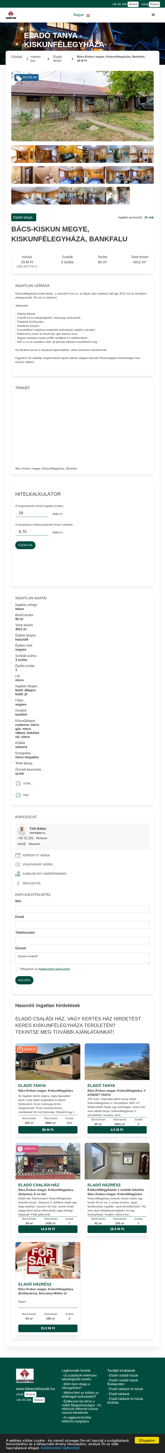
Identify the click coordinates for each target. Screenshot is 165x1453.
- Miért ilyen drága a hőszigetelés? (76, 1386)
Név (18, 901)
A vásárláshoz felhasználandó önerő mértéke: (44, 524)
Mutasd (133, 4)
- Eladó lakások (118, 1394)
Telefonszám (25, 932)
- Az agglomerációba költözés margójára (76, 1419)
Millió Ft (58, 514)
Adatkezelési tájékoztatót (54, 968)
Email (19, 917)
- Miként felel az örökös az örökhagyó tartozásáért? (80, 1394)
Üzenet (20, 948)
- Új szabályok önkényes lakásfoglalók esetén (79, 1377)
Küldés (24, 980)
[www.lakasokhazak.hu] (11, 15)
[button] (82, 15)
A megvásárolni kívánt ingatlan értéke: (39, 505)
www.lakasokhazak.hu (35, 1389)
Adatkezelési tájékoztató (60, 1447)
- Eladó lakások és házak (125, 1389)
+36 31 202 (26, 838)
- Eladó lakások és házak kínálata (125, 1400)
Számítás (25, 545)
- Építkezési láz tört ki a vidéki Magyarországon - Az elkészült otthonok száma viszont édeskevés (81, 1407)
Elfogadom (147, 1440)
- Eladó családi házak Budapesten (122, 1382)
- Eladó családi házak (122, 1375)
